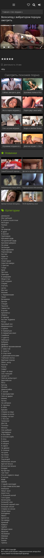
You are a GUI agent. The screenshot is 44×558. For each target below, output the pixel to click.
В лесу (3, 439)
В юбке (4, 407)
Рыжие (4, 540)
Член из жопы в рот (9, 378)
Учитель (4, 286)
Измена (4, 315)
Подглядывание (7, 249)
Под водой (5, 459)
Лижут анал (5, 491)
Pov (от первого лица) (10, 475)
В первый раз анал (8, 333)
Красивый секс (7, 324)
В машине (5, 441)
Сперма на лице (7, 412)
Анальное (5, 488)
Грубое (4, 527)
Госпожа (4, 425)
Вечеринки (5, 299)
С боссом (5, 419)
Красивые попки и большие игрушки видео (33, 92)
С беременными (7, 295)
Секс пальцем (6, 373)
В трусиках (5, 405)
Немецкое (5, 340)
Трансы (4, 543)
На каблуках (6, 403)
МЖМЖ (4, 482)
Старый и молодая (8, 484)
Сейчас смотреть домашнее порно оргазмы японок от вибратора (11, 92)
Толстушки (5, 497)
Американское (7, 326)
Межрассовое (6, 529)
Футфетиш (5, 470)
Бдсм (3, 270)
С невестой (5, 349)
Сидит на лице (7, 371)
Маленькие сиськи (8, 461)
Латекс (4, 400)
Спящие (4, 304)
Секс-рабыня (6, 430)
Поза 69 (4, 364)
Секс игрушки (6, 281)
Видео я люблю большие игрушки (33, 128)
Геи (2, 227)
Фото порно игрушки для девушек (11, 110)
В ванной (5, 234)
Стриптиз (5, 265)
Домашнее (5, 216)
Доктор (4, 423)
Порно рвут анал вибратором (33, 110)
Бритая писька (7, 464)
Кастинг (4, 254)
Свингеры (5, 274)
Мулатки (4, 531)
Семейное (5, 335)
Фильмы (4, 292)
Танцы (3, 267)
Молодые (5, 222)
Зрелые (4, 301)
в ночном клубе (7, 437)
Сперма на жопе (7, 414)
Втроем (4, 310)
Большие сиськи (7, 506)
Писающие (5, 247)
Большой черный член (10, 504)
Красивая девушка (8, 243)
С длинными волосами (10, 355)
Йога (3, 382)
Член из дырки (7, 396)
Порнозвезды (6, 252)
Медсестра (5, 279)
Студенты (5, 337)
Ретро (3, 322)
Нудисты (4, 256)
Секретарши (6, 261)
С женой (4, 391)
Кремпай (4, 522)
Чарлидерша (6, 432)
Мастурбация (6, 218)
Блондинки (5, 513)
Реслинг (4, 387)
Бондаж (4, 468)
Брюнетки (5, 518)
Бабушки (4, 342)
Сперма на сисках (8, 509)
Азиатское (5, 493)
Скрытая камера (7, 263)
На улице (4, 245)
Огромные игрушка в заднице (11, 146)
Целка (3, 288)
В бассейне (5, 434)
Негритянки (5, 511)
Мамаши (4, 536)
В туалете (5, 351)
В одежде (5, 317)
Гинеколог (5, 421)
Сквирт (4, 369)
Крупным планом (8, 360)
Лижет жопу (6, 362)
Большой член (7, 502)
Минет (3, 515)
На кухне (4, 452)
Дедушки (4, 344)
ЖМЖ (3, 479)
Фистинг (4, 290)
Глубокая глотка (8, 358)
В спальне (5, 450)
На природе (5, 229)
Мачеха (4, 428)
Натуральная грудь (8, 240)
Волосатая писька (8, 466)
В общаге (5, 443)
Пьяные (4, 225)
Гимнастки (5, 308)
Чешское (4, 306)
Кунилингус (5, 313)
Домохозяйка (6, 389)
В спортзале (6, 353)
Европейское (6, 380)
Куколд (4, 385)
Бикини (4, 398)
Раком (3, 367)
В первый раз (6, 331)
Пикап (3, 297)
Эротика (4, 272)
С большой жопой (8, 495)
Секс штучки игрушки (10, 128)
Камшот (4, 524)
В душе (4, 231)
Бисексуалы (5, 500)
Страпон (4, 328)
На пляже (5, 455)
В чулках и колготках (9, 220)
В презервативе (7, 394)
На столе (4, 457)
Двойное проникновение (11, 346)
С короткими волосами (10, 486)
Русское (4, 258)
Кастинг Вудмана (8, 319)
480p (3, 69)
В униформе (6, 276)
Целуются (5, 376)
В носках (4, 477)
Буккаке (4, 410)
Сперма (4, 283)
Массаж (4, 538)
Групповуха (5, 236)
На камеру (5, 520)
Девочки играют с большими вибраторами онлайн (33, 146)
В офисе (4, 446)
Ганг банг (5, 473)
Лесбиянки (5, 533)
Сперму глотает (7, 416)
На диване (5, 448)
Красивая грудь (7, 238)
